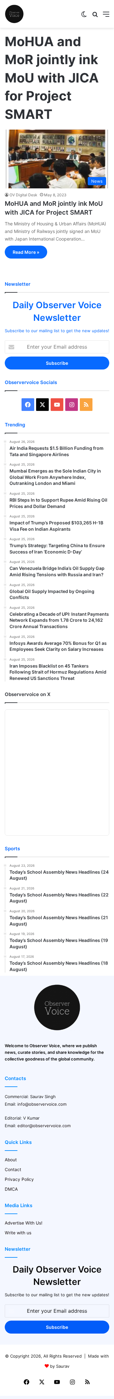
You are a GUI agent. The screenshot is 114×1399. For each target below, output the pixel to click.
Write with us (18, 1232)
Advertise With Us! (23, 1222)
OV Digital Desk (23, 194)
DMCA (11, 1189)
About (11, 1159)
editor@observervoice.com (44, 1125)
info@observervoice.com (41, 1104)
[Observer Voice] (14, 13)
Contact (13, 1169)
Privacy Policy (19, 1179)
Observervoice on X (27, 694)
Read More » (26, 252)
